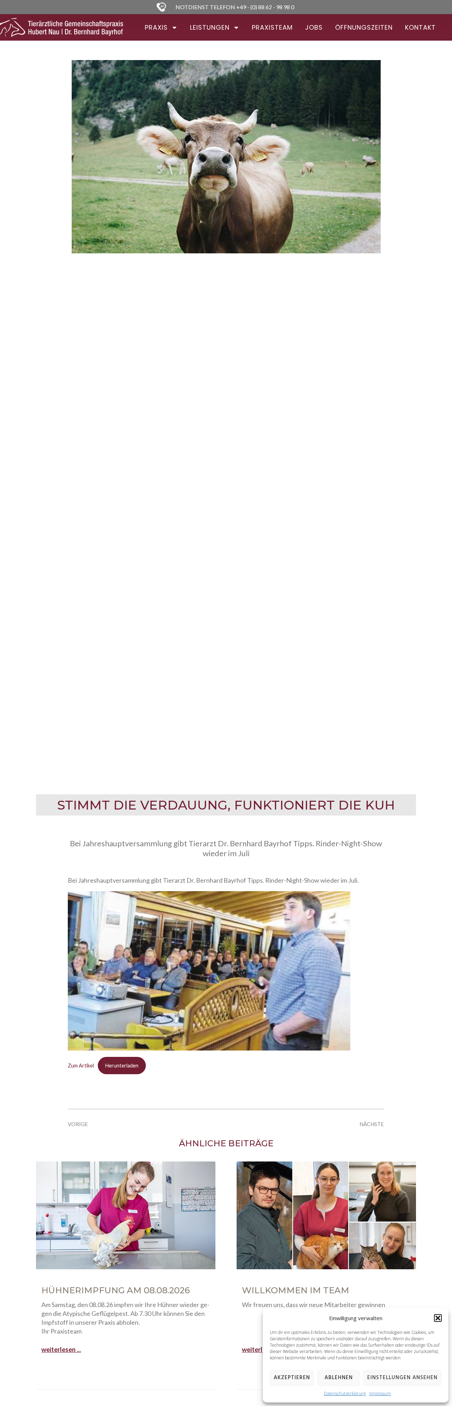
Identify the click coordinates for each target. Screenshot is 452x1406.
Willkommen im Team (295, 1290)
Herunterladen (121, 1066)
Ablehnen (339, 1377)
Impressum (380, 1393)
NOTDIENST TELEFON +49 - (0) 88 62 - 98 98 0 (235, 7)
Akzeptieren (292, 1377)
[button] (437, 1318)
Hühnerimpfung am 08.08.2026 (115, 1290)
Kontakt (420, 27)
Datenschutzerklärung (345, 1393)
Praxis (156, 27)
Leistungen (210, 27)
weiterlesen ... (61, 1349)
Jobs (314, 27)
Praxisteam (272, 27)
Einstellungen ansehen (402, 1377)
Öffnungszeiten (364, 27)
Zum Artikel (81, 1066)
